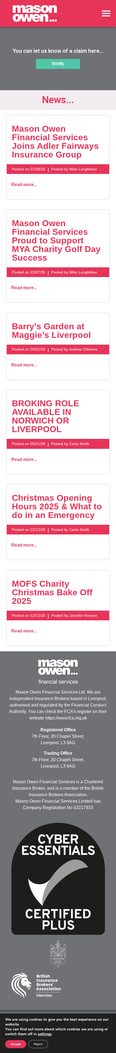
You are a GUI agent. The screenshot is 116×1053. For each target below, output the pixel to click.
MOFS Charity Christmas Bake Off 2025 (52, 592)
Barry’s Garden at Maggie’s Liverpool (51, 330)
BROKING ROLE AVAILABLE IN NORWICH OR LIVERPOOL (45, 416)
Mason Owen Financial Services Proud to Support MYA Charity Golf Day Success (56, 240)
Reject (38, 1044)
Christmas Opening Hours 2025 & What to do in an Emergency (57, 506)
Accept (16, 1044)
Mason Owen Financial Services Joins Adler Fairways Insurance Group (55, 141)
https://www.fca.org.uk (66, 718)
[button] (106, 13)
